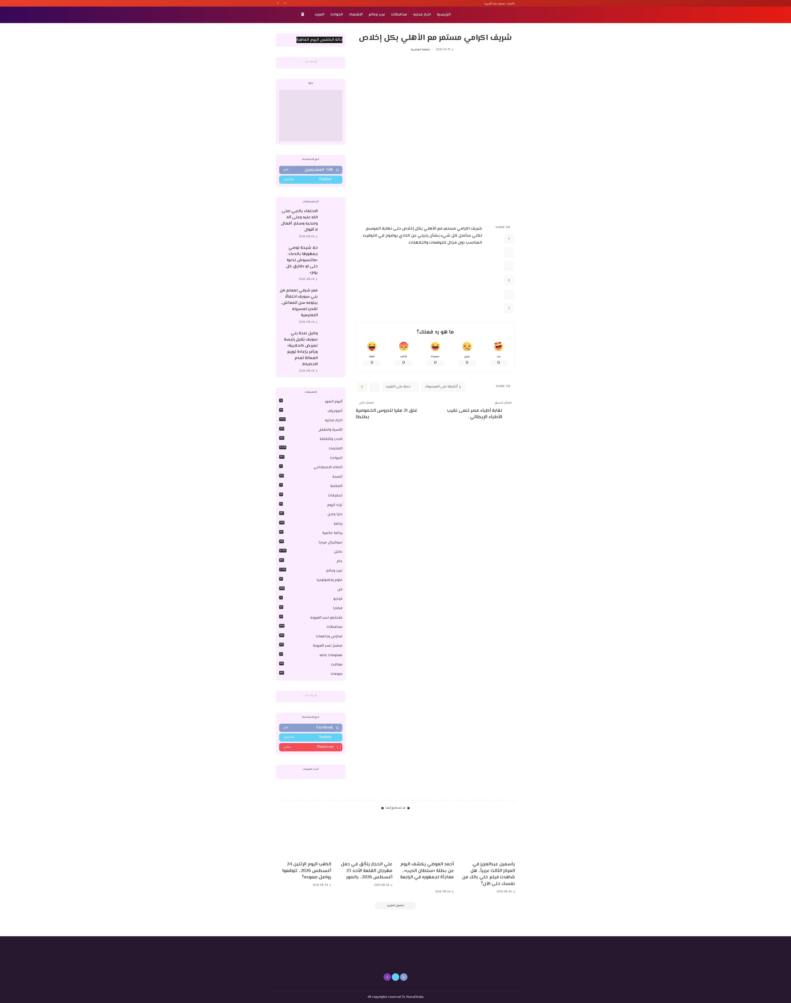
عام (339, 561)
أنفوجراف (335, 411)
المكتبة (336, 486)
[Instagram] (278, 3)
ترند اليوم (334, 505)
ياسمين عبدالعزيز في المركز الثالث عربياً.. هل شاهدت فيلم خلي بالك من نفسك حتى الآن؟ (488, 874)
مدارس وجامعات (329, 636)
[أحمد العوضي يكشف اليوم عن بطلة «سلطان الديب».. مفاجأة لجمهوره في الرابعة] (426, 837)
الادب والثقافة (331, 439)
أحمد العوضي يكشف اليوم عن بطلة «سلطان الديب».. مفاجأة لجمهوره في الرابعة (427, 871)
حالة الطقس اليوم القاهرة (319, 40)
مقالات (336, 665)
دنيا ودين (335, 514)
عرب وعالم (334, 571)
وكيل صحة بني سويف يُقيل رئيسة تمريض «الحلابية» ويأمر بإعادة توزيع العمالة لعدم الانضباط (301, 348)
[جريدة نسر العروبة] (491, 15)
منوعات (336, 674)
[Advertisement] (310, 115)
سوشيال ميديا (330, 542)
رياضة (338, 524)
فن (339, 589)
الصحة (337, 477)
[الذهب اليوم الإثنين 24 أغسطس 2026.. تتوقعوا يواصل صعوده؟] (303, 837)
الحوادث (336, 458)
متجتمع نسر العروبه (326, 618)
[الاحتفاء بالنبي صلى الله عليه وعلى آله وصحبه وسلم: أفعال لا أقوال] (332, 224)
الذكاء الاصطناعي (328, 467)
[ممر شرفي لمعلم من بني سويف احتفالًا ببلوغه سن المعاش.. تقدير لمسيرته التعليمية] (332, 306)
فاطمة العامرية (420, 49)
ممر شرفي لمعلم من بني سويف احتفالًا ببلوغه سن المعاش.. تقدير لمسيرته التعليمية (299, 302)
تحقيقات (335, 496)
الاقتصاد (335, 449)
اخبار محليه (333, 420)
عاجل (338, 552)
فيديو (337, 599)
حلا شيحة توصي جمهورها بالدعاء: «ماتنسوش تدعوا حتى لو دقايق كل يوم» (302, 260)
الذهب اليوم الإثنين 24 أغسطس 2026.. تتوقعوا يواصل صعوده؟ (306, 871)
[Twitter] (282, 3)
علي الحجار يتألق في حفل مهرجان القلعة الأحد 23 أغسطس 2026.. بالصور (366, 871)
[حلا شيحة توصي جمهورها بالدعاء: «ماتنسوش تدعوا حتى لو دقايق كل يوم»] (332, 263)
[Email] (509, 308)
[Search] (278, 15)
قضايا (337, 608)
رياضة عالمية (332, 533)
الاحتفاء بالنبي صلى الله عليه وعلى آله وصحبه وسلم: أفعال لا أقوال (299, 220)
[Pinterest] (509, 266)
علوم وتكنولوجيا (329, 580)
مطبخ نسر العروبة (327, 646)
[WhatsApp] (509, 280)
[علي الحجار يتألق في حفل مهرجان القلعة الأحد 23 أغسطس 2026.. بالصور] (365, 837)
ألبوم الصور (333, 402)
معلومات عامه (330, 655)
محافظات (334, 627)
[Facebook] (285, 3)
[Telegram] (509, 294)
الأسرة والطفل (330, 430)
